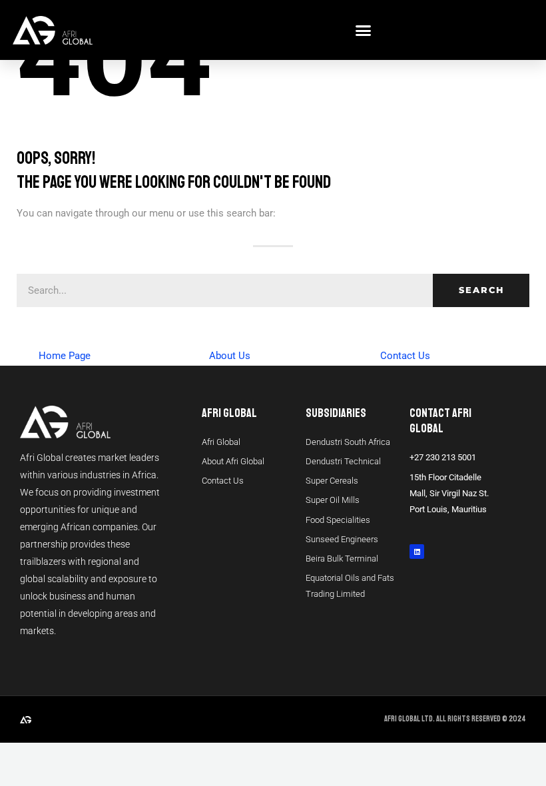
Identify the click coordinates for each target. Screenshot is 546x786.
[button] (363, 30)
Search (481, 289)
